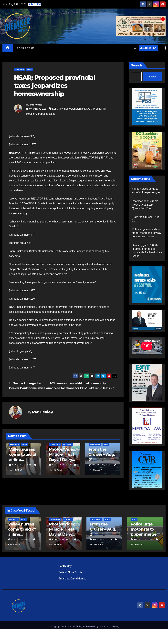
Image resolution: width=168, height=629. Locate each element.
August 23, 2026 (143, 539)
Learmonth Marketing (109, 626)
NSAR (88, 108)
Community (55, 444)
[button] (135, 48)
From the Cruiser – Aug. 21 (102, 454)
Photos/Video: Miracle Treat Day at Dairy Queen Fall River (62, 459)
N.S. (54, 108)
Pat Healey (36, 104)
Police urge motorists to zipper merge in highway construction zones (146, 233)
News (29, 70)
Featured (19, 70)
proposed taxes (46, 113)
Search (136, 65)
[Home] (7, 48)
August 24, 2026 (21, 465)
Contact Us (26, 48)
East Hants (95, 444)
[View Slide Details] (147, 320)
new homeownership (71, 108)
